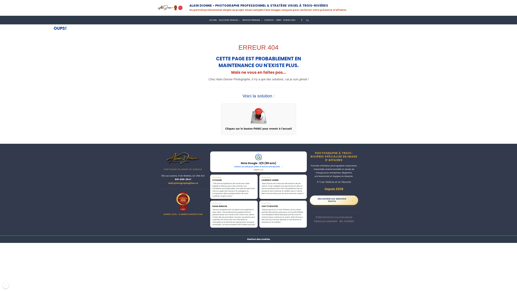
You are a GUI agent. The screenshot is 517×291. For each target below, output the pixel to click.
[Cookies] (6, 285)
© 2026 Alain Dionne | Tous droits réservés (334, 217)
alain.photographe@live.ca (183, 183)
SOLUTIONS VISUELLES (229, 20)
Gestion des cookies (258, 239)
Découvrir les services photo (335, 200)
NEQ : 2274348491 (346, 221)
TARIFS (279, 20)
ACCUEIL (213, 20)
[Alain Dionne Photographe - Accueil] (170, 8)
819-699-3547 (183, 179)
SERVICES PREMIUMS (251, 20)
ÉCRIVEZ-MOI (289, 20)
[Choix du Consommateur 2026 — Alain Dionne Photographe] (183, 201)
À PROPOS (269, 20)
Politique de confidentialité (325, 221)
